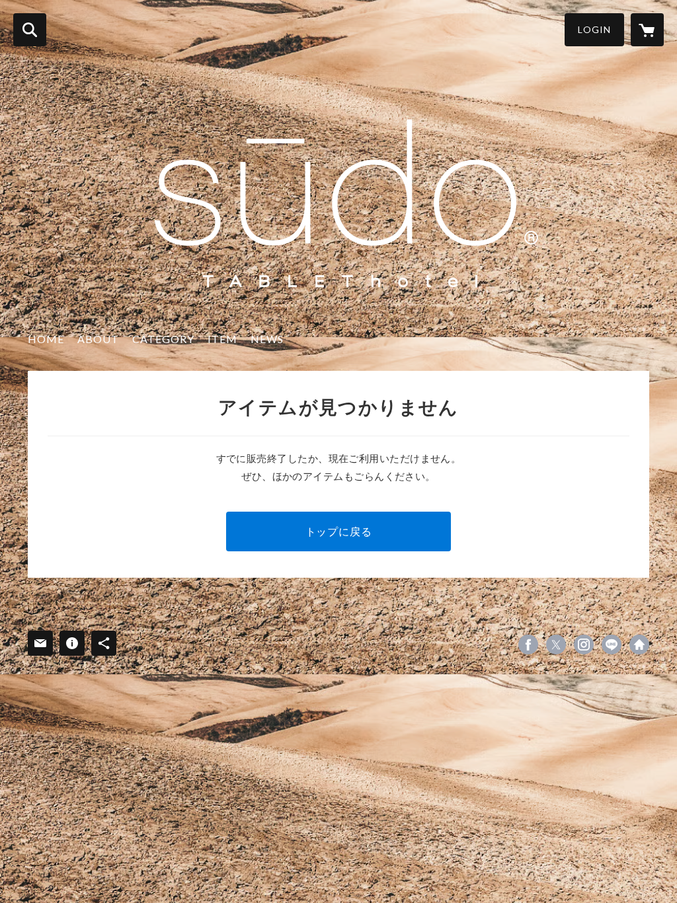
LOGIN (594, 29)
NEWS (267, 339)
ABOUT (98, 339)
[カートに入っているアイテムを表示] (647, 29)
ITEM (222, 339)
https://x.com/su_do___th (556, 644)
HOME (46, 339)
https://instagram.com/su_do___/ (584, 644)
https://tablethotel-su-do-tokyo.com (639, 644)
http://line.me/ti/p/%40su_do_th (611, 644)
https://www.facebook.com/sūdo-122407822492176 (528, 644)
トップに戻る (338, 531)
